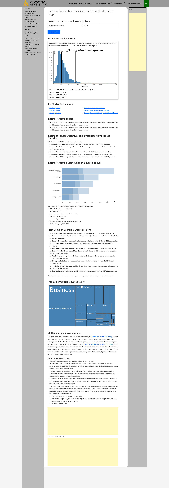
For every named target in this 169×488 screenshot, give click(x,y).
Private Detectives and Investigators (96, 110)
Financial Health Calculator (32, 23)
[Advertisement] (83, 421)
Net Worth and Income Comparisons (80, 3)
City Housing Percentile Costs (32, 38)
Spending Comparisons (103, 3)
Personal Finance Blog (134, 3)
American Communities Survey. (102, 337)
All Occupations (54, 108)
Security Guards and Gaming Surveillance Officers (101, 113)
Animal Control (54, 110)
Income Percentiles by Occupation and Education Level (32, 33)
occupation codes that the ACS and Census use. (97, 344)
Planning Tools (119, 3)
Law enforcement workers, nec (94, 108)
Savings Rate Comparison (31, 26)
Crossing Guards (55, 113)
